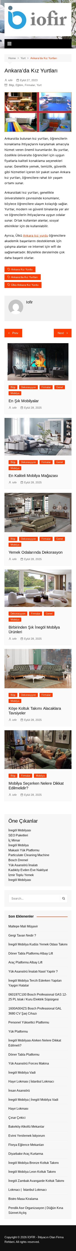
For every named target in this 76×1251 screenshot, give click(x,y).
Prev (15, 333)
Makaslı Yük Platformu (23, 850)
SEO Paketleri (18, 835)
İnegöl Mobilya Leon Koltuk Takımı (32, 1171)
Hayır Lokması (18, 1108)
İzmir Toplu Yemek (21, 875)
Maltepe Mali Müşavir (23, 926)
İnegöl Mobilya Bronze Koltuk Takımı (33, 1162)
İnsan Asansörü (19, 1090)
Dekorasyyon (28, 387)
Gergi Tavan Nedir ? (22, 935)
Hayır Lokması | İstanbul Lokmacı (31, 1081)
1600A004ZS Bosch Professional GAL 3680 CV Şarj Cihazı (34, 1011)
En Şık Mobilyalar (24, 401)
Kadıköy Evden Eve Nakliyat (28, 870)
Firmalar (30, 85)
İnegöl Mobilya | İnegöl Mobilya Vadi (33, 1099)
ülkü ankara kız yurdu (25, 284)
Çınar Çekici (17, 1117)
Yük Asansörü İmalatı (23, 865)
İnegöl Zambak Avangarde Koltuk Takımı (36, 1180)
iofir (10, 80)
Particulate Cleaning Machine (28, 855)
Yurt (39, 85)
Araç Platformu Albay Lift (25, 962)
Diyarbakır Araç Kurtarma (25, 1153)
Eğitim (19, 85)
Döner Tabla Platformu (23, 1054)
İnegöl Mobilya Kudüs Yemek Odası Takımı (37, 944)
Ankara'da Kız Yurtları (24, 277)
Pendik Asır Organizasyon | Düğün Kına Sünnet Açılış (35, 1210)
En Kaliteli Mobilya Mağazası (33, 475)
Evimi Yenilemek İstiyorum (26, 1135)
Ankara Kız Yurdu (22, 269)
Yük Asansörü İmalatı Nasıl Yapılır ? (33, 971)
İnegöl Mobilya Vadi (22, 1072)
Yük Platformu (18, 1031)
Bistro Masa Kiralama (23, 1198)
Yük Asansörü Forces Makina (28, 1063)
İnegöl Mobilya (18, 845)
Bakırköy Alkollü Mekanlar (26, 1126)
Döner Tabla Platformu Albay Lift (30, 953)
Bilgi (11, 85)
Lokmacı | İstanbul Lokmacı (27, 1189)
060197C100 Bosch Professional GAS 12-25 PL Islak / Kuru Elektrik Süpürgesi (37, 997)
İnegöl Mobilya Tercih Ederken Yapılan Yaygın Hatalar (35, 983)
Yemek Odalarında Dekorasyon (36, 552)
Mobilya (15, 393)
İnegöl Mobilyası (19, 830)
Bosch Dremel (18, 860)
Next (61, 333)
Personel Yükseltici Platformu (28, 1022)
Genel (59, 387)
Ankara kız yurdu (35, 235)
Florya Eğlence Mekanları (26, 1144)
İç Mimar (14, 840)
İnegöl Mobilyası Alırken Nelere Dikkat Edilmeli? (34, 1043)
